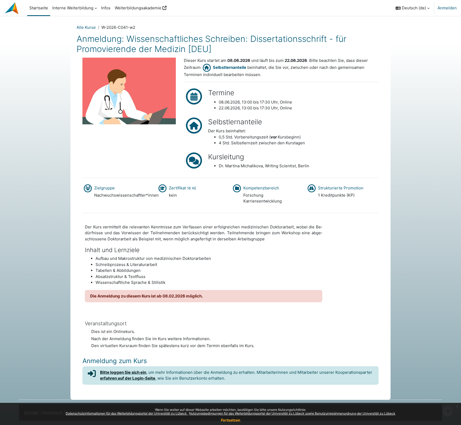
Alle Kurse (86, 27)
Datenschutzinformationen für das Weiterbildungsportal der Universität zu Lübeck (127, 413)
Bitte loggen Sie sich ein (123, 372)
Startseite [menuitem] (38, 7)
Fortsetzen (230, 420)
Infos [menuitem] (105, 7)
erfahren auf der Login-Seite (127, 378)
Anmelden (447, 7)
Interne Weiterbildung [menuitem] (72, 7)
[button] (412, 8)
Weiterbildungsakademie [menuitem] (138, 7)
